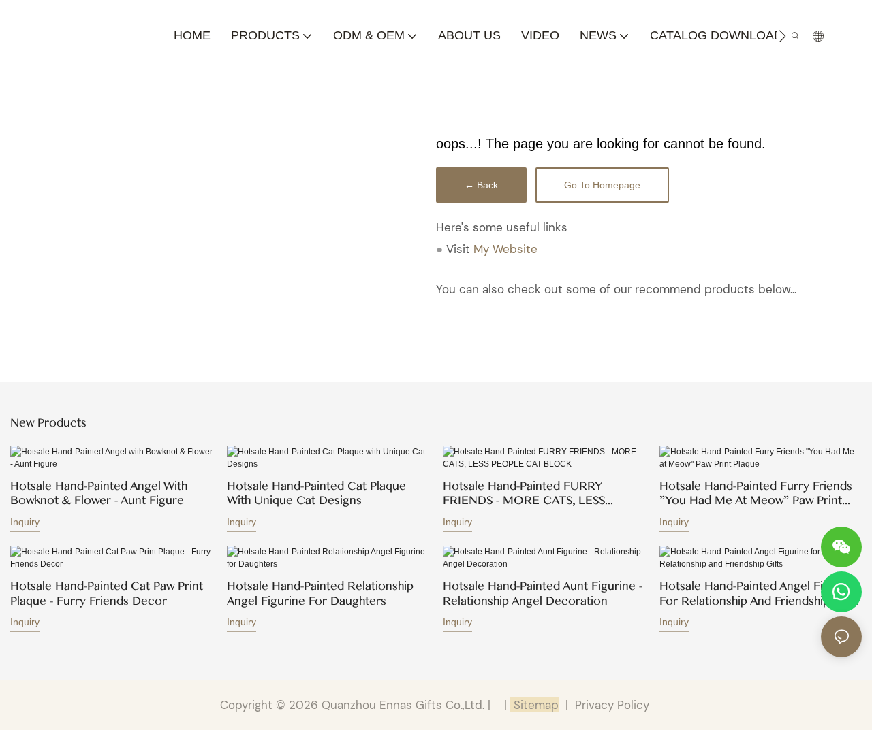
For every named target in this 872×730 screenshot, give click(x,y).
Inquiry (25, 521)
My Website (505, 249)
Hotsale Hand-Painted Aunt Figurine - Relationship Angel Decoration (542, 593)
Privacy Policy (612, 704)
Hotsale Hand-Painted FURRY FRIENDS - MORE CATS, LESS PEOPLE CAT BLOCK (524, 493)
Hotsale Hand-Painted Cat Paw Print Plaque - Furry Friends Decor (106, 593)
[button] (782, 36)
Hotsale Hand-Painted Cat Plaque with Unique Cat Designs (316, 493)
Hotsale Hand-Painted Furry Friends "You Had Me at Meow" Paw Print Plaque (755, 493)
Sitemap (534, 704)
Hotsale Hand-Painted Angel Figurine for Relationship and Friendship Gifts (759, 593)
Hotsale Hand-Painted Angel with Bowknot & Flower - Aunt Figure (98, 493)
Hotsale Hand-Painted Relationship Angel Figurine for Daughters (320, 593)
